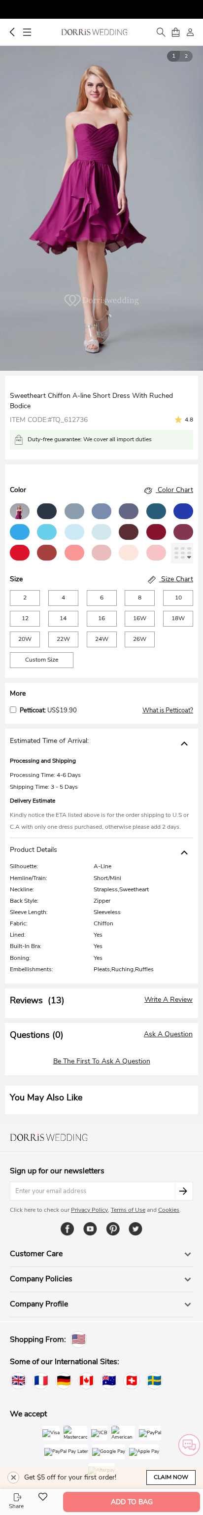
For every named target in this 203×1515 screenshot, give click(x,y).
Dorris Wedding (94, 32)
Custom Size (41, 660)
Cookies (168, 1210)
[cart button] (175, 32)
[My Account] (190, 32)
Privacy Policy (89, 1210)
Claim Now (171, 1477)
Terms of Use (128, 1210)
